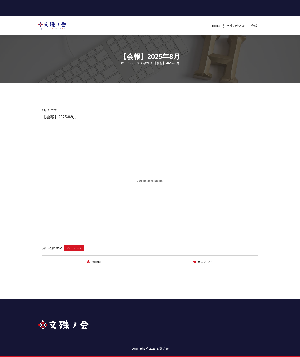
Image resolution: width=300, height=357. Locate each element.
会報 (254, 26)
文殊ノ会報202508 (52, 248)
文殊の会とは (236, 26)
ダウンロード (74, 248)
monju (96, 262)
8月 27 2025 (49, 110)
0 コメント (205, 262)
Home (216, 26)
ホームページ (130, 63)
